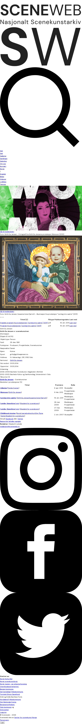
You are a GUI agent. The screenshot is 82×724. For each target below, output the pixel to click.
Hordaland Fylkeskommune (10, 699)
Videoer (3, 179)
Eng (3, 174)
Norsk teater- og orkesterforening (13, 684)
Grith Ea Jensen (16, 360)
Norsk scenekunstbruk (9, 681)
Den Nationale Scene (8, 702)
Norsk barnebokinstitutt (26, 413)
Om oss (3, 164)
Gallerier (3, 156)
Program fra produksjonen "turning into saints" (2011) (20, 326)
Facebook (9, 419)
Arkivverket (4, 710)
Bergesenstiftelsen (7, 705)
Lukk (2, 723)
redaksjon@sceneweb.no (10, 426)
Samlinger (3, 159)
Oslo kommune (5, 707)
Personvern (4, 720)
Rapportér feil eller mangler (10, 421)
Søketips (3, 161)
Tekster (3, 184)
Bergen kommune (6, 689)
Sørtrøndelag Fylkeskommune (11, 692)
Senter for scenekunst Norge (25, 717)
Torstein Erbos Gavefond (10, 694)
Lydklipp (3, 182)
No (2, 169)
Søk (1, 153)
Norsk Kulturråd (6, 679)
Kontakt (3, 166)
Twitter (20, 419)
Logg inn (3, 712)
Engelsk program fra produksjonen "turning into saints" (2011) (24, 323)
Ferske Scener (13, 388)
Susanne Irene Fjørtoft (38, 398)
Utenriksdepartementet (9, 686)
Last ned (73, 323)
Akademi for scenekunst (29, 403)
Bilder (2, 177)
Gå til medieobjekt (7, 232)
